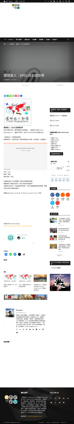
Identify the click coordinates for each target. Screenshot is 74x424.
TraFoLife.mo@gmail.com (34, 416)
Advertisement (55, 422)
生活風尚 (48, 39)
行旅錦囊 (34, 39)
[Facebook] (45, 1)
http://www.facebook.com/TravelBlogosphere (18, 226)
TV (5, 39)
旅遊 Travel (54, 138)
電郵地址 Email (59, 115)
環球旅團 (41, 39)
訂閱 (58, 201)
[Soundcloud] (57, 1)
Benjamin (7, 79)
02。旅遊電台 (10, 44)
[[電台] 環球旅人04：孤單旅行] (10, 278)
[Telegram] (60, 1)
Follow (57, 193)
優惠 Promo (54, 147)
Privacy (48, 422)
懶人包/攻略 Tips (56, 145)
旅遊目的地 (27, 39)
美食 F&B (54, 144)
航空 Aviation (55, 140)
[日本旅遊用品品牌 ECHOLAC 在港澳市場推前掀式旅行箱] (53, 237)
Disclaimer (41, 422)
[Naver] (54, 1)
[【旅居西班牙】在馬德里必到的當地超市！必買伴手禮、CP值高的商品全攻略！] (53, 246)
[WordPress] (66, 1)
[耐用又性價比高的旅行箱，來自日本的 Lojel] (53, 230)
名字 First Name (54, 120)
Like (52, 193)
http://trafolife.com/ (21, 312)
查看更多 (59, 255)
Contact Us (63, 422)
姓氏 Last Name (54, 125)
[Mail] (27, 329)
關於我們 (55, 39)
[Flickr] (48, 1)
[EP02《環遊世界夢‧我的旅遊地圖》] (25, 278)
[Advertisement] (49, 6)
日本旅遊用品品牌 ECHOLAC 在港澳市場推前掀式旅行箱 (64, 237)
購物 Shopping (55, 149)
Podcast (10, 39)
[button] (68, 40)
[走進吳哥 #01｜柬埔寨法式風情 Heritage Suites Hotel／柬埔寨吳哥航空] (40, 278)
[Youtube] (69, 1)
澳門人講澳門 (19, 39)
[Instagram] (51, 1)
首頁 (5, 44)
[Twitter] (63, 1)
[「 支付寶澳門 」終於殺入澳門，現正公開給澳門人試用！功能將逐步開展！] (53, 220)
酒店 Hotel (54, 142)
